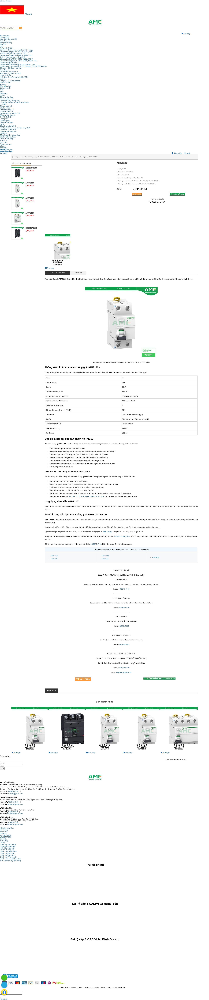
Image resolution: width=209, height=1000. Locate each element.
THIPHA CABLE (5, 117)
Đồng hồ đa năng (6, 43)
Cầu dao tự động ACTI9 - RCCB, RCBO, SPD (41, 157)
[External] (10, 978)
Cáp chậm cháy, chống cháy (10, 101)
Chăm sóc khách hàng (8, 844)
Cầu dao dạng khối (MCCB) (9, 63)
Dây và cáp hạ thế (6, 99)
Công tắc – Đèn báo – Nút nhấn (11, 68)
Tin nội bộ (3, 153)
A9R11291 (155, 557)
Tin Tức (3, 148)
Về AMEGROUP (5, 837)
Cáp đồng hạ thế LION (8, 126)
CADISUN (3, 133)
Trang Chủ (3, 140)
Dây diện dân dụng (6, 122)
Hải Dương (4, 830)
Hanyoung (3, 93)
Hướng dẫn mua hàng (7, 846)
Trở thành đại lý (5, 835)
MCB (2, 92)
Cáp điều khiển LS (6, 111)
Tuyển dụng (4, 151)
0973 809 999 (124, 644)
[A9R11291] (141, 729)
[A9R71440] (57, 250)
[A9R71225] (104, 729)
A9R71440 (105, 556)
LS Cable (3, 104)
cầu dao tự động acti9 (122, 536)
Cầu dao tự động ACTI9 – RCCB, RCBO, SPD (16, 52)
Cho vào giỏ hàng (177, 194)
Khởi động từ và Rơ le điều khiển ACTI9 (14, 77)
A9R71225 (105, 559)
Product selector (5, 144)
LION (2, 124)
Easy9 (2, 79)
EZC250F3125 (31, 228)
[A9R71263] (17, 203)
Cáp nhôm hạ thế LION (8, 130)
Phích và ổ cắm (5, 75)
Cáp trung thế (4, 121)
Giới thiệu (3, 142)
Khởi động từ (4, 70)
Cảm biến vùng (5, 86)
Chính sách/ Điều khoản (8, 852)
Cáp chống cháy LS (7, 110)
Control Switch (5, 88)
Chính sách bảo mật (7, 853)
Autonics (3, 84)
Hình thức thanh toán (7, 848)
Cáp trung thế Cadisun (8, 137)
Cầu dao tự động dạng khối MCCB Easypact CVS (17, 64)
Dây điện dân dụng (6, 97)
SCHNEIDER (4, 37)
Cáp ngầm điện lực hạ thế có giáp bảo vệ (14, 102)
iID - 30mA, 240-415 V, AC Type (74, 157)
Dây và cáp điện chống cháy (10, 135)
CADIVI (2, 95)
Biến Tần (3, 44)
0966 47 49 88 (124, 607)
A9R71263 (93, 157)
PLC (1, 46)
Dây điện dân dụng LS (7, 115)
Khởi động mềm (5, 41)
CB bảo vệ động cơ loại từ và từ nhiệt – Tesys (16, 50)
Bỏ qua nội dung (5, 1)
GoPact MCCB (5, 82)
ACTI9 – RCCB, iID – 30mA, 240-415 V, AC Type (86, 496)
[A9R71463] (179, 729)
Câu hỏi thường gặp (7, 850)
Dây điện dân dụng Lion (8, 131)
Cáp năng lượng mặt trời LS (10, 113)
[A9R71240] (17, 188)
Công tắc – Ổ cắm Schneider (10, 81)
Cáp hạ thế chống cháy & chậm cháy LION (15, 128)
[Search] (20, 28)
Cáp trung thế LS (6, 106)
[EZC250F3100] (17, 173)
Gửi (2, 768)
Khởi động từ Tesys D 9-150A (10, 73)
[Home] (95, 23)
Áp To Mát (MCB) (6, 48)
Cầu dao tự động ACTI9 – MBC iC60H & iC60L (16, 55)
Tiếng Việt (28, 14)
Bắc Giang (3, 832)
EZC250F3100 (31, 168)
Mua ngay (137, 194)
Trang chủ (17, 157)
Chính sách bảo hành (7, 855)
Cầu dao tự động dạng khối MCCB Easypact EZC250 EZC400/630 (23, 66)
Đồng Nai (3, 833)
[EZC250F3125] (17, 233)
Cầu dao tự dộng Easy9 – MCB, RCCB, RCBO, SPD (18, 61)
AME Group (107, 532)
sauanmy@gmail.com (123, 672)
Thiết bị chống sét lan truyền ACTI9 (12, 53)
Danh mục (5, 35)
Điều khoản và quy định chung (10, 861)
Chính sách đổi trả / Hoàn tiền (10, 859)
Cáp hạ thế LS (5, 108)
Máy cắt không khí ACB (8, 39)
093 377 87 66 (124, 668)
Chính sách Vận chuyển (8, 857)
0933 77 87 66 (158, 202)
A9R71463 (54, 556)
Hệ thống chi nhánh (7, 828)
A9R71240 (54, 559)
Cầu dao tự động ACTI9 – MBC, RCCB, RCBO (16, 59)
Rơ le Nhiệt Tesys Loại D (9, 72)
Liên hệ (2, 150)
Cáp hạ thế (4, 119)
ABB (1, 90)
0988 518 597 (124, 626)
